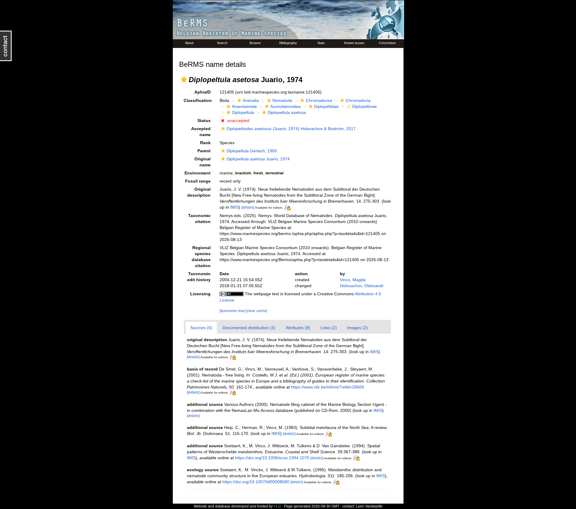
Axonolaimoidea (285, 106)
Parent (204, 150)
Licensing (200, 293)
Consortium (387, 43)
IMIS (234, 207)
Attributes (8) (298, 327)
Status (204, 120)
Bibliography (288, 43)
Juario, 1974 (258, 158)
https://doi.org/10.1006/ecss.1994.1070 (272, 457)
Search (222, 43)
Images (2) (357, 327)
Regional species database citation (201, 256)
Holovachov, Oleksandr (362, 285)
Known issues (354, 43)
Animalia (251, 100)
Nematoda (282, 100)
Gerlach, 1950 (251, 150)
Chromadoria (358, 100)
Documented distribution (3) (249, 327)
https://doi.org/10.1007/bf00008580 (255, 481)
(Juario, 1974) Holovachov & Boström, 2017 (291, 128)
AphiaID (202, 92)
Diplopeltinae (364, 106)
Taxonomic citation (199, 218)
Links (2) (328, 327)
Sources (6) (201, 327)
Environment (197, 173)
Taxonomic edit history (199, 276)
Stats (321, 43)
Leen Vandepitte (369, 506)
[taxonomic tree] (233, 311)
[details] (248, 207)
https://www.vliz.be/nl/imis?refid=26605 (327, 387)
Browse (255, 43)
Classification (198, 100)
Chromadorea (319, 100)
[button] (184, 79)
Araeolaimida (244, 106)
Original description (199, 192)
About (189, 43)
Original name (202, 161)
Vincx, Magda (353, 279)
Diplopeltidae (326, 106)
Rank (205, 142)
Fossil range (198, 181)
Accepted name (201, 131)
